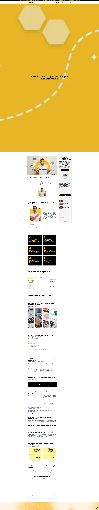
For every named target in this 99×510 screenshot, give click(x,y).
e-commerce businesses (33, 292)
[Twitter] (64, 221)
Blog (70, 2)
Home (56, 2)
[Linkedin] (67, 221)
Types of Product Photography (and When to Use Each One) (66, 204)
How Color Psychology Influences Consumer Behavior (66, 207)
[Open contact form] (97, 508)
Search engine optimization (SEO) (48, 395)
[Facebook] (62, 221)
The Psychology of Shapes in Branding (67, 200)
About (62, 2)
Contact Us (66, 2)
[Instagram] (66, 221)
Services (59, 2)
